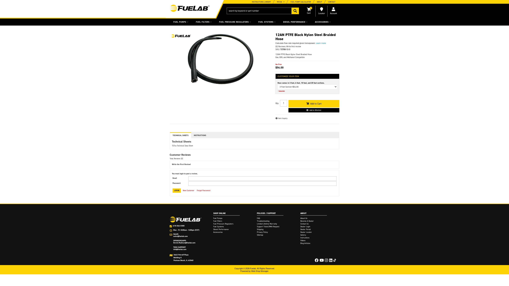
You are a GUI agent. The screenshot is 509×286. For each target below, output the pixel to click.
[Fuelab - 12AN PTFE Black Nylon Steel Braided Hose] (181, 36)
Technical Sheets (180, 135)
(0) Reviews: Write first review (288, 46)
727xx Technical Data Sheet (182, 145)
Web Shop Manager (259, 271)
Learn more (321, 43)
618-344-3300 (179, 226)
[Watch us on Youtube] (322, 261)
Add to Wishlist (315, 110)
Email (175, 178)
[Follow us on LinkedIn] (330, 261)
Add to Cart (316, 103)
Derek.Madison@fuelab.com (184, 243)
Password (176, 183)
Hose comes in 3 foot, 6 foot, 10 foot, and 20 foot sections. (301, 83)
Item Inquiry (283, 118)
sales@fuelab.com (180, 236)
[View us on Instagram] (326, 261)
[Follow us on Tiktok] (334, 260)
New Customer (188, 190)
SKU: (277, 49)
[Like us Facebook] (317, 261)
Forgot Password (203, 190)
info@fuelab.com (179, 249)
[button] (263, 11)
